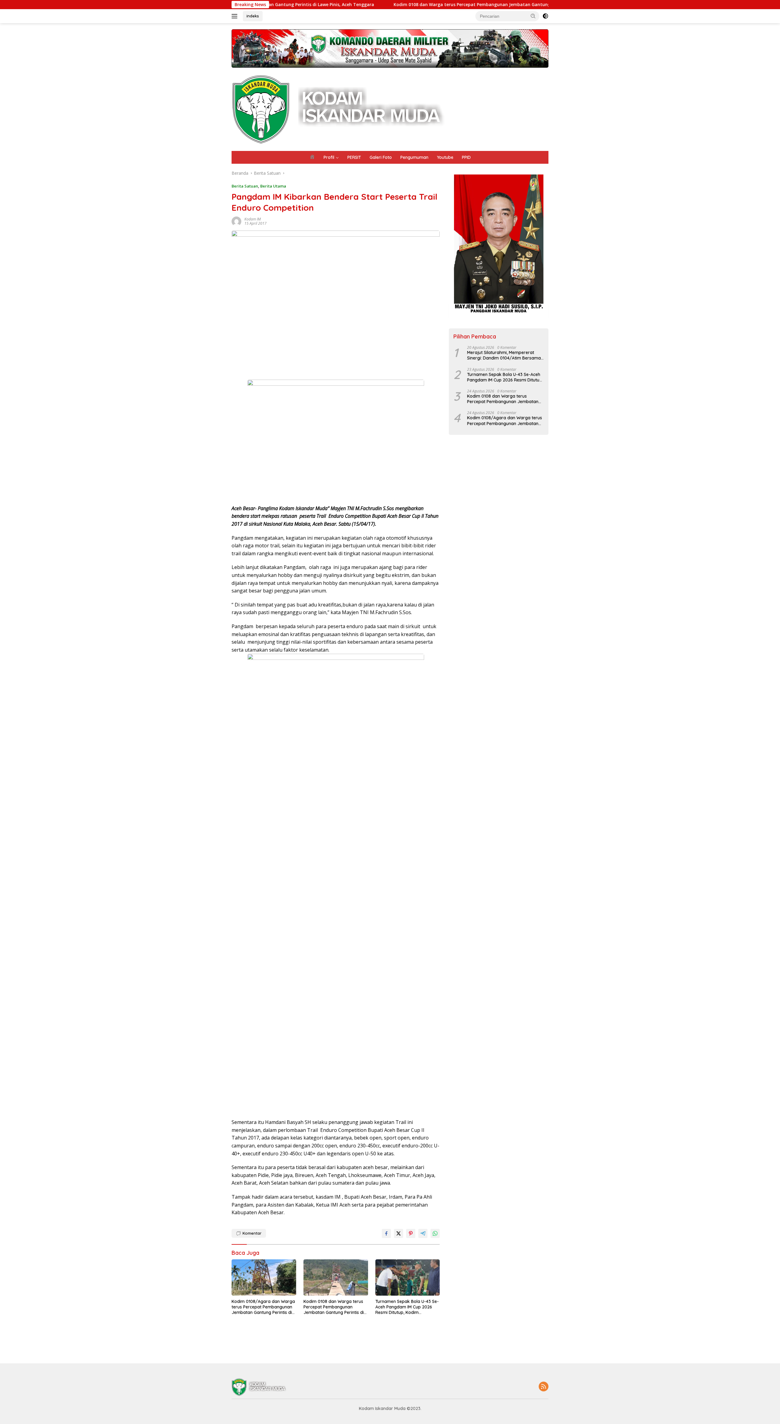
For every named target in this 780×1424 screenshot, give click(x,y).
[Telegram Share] (422, 1233)
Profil (329, 157)
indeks (252, 15)
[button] (533, 16)
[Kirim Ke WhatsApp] (435, 1233)
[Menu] (236, 16)
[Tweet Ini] (398, 1233)
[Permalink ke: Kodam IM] (236, 221)
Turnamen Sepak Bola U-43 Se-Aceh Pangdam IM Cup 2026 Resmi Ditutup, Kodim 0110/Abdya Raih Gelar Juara (407, 1307)
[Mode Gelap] (545, 16)
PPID (466, 157)
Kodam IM (252, 219)
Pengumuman (414, 157)
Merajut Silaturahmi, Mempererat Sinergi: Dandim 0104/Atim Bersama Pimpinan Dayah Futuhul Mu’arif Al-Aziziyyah (504, 355)
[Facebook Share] (386, 1233)
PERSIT (354, 157)
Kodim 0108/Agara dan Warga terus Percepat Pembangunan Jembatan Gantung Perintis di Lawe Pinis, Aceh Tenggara (263, 1307)
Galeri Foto (381, 157)
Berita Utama (273, 186)
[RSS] (543, 1387)
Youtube (445, 157)
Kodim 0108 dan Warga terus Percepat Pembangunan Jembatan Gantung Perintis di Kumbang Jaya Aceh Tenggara (442, 4)
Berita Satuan (245, 186)
